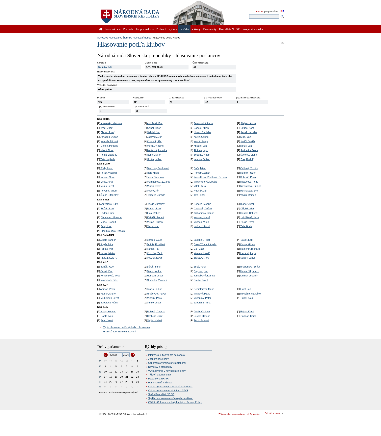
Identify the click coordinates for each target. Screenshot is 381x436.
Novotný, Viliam (108, 190)
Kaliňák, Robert (155, 217)
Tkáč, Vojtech (107, 159)
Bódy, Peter (106, 168)
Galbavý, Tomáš (249, 168)
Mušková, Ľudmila (157, 150)
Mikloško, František (250, 293)
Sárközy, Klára (201, 257)
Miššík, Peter (154, 186)
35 (100, 382)
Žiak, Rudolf (247, 159)
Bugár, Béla (106, 244)
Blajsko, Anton (248, 123)
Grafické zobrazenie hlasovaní (119, 331)
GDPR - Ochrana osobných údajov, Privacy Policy (175, 402)
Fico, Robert (153, 213)
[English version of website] (282, 11)
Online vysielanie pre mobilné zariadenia (170, 386)
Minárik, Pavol (154, 298)
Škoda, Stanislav (109, 195)
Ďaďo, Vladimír (202, 311)
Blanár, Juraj (247, 204)
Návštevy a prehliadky (160, 367)
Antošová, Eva (155, 123)
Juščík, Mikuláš (202, 316)
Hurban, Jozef (247, 172)
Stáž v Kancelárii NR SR (161, 394)
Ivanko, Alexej (107, 177)
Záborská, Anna (202, 302)
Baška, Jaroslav (156, 204)
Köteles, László (202, 253)
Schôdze (102, 37)
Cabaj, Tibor (154, 128)
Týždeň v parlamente (159, 374)
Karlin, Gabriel (201, 137)
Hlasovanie (115, 37)
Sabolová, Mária (109, 302)
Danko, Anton (154, 271)
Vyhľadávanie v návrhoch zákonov (167, 371)
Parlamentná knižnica (160, 382)
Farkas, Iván (107, 248)
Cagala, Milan (201, 128)
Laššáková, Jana (250, 217)
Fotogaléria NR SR (158, 378)
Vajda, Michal (154, 320)
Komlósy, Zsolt (155, 253)
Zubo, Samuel (201, 320)
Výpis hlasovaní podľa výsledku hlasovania (126, 327)
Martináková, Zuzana (158, 181)
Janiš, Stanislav (155, 177)
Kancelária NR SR (229, 29)
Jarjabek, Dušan (109, 137)
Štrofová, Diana (248, 154)
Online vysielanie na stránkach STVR (168, 390)
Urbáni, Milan (154, 159)
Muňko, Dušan (155, 222)
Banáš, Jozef (107, 266)
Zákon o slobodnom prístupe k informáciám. (239, 414)
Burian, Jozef (154, 208)
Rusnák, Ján (200, 190)
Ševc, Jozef (107, 320)
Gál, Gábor (199, 248)
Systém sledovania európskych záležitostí (170, 398)
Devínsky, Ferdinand (158, 168)
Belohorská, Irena (203, 123)
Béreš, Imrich (154, 266)
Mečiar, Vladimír (155, 145)
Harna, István (107, 253)
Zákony (196, 29)
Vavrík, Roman (248, 195)
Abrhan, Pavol (107, 289)
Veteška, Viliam (202, 159)
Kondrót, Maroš (202, 217)
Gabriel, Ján (153, 132)
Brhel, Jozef (106, 128)
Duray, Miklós (247, 244)
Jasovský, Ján (154, 137)
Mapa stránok (272, 11)
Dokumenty (209, 29)
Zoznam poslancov (158, 359)
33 (100, 371)
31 (100, 361)
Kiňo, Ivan (245, 137)
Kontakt (260, 11)
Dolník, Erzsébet (156, 244)
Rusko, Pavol (201, 280)
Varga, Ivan (153, 226)
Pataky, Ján (153, 190)
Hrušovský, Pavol (156, 293)
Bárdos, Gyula (154, 240)
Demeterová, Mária (204, 289)
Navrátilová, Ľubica (250, 186)
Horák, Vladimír (108, 172)
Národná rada (112, 29)
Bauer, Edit (246, 240)
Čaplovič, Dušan (203, 208)
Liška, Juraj (106, 181)
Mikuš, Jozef (107, 186)
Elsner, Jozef (107, 132)
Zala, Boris (246, 226)
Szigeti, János (247, 257)
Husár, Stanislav (202, 132)
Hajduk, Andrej (108, 293)
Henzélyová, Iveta (110, 275)
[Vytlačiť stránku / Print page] (282, 42)
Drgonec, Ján (201, 271)
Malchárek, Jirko (109, 280)
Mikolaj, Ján (200, 145)
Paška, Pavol (248, 222)
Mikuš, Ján (246, 145)
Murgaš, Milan (201, 222)
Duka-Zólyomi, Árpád (205, 244)
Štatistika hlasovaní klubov (137, 37)
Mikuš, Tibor (107, 150)
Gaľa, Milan (200, 168)
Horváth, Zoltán (202, 172)
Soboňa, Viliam (202, 154)
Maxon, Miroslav (109, 145)
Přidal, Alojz (247, 298)
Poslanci (161, 29)
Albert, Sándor (108, 240)
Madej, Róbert (108, 222)
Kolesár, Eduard (109, 141)
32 (100, 366)
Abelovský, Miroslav (111, 123)
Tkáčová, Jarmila (156, 195)
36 (100, 387)
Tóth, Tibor (199, 195)
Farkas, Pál (153, 248)
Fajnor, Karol (247, 311)
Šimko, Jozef (154, 302)
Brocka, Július (154, 289)
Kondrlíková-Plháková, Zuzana (210, 177)
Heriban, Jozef (155, 275)
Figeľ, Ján (245, 289)
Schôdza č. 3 (105, 67)
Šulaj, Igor (106, 226)
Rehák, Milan (154, 154)
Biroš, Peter (200, 266)
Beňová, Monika (202, 204)
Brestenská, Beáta (250, 266)
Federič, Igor (107, 213)
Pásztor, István (155, 257)
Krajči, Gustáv (248, 141)
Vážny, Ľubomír (202, 226)
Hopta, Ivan (107, 316)
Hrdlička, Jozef (155, 316)
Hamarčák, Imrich (249, 271)
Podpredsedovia (145, 29)
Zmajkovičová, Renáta (113, 231)
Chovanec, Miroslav (111, 217)
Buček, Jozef (107, 208)
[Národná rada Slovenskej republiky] (143, 14)
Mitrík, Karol (200, 186)
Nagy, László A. (108, 257)
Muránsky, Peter (202, 298)
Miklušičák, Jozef (109, 298)
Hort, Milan (153, 172)
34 (100, 376)
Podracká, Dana (249, 150)
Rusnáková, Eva (249, 190)
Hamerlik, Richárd (250, 248)
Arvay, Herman (108, 311)
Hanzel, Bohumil (249, 213)
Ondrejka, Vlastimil (157, 280)
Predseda (128, 29)
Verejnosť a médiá (252, 29)
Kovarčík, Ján (154, 141)
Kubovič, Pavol (248, 177)
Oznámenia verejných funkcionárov (167, 363)
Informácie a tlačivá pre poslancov (166, 355)
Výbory (172, 29)
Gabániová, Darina (204, 213)
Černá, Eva (106, 271)
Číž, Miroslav (247, 208)
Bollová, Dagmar (156, 311)
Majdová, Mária (202, 293)
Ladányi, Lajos (248, 253)
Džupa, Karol (248, 128)
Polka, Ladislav (109, 154)
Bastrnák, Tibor (202, 240)
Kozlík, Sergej (201, 141)
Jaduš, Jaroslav (249, 132)
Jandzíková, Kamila (204, 275)
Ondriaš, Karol (248, 316)
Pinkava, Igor (201, 150)
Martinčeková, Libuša (205, 181)
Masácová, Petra (249, 181)
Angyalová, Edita (109, 204)
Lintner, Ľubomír (249, 275)
